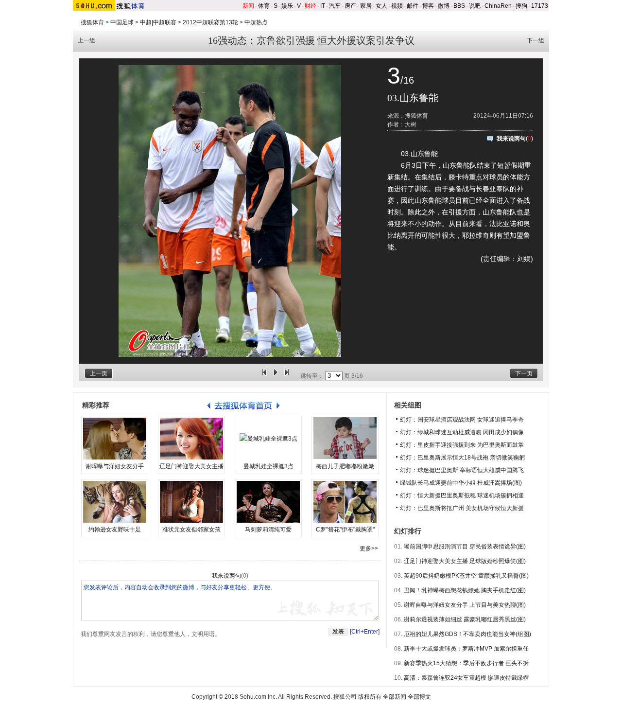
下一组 (535, 40)
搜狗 (521, 5)
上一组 (86, 40)
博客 (428, 5)
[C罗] (345, 501)
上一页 (98, 373)
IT (322, 5)
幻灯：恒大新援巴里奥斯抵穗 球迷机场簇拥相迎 (462, 495)
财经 (310, 5)
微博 (443, 5)
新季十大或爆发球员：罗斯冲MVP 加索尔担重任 (466, 648)
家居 (366, 5)
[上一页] (264, 375)
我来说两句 (511, 138)
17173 (539, 5)
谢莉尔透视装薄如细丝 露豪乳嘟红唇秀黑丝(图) (465, 619)
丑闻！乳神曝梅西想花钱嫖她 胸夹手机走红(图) (465, 590)
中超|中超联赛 (158, 22)
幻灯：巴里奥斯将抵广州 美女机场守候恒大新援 (462, 508)
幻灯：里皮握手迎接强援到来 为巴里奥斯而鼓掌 (462, 445)
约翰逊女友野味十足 (114, 529)
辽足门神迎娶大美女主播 (191, 466)
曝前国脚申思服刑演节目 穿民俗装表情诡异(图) (465, 546)
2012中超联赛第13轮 (210, 22)
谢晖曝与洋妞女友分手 (115, 466)
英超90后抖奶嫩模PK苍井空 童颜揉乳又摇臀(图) (466, 575)
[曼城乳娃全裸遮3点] (268, 438)
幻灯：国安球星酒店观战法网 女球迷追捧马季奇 (462, 419)
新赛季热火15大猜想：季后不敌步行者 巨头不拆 (466, 663)
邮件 (412, 5)
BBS (459, 5)
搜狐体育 (92, 22)
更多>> (369, 548)
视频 (397, 5)
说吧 (475, 5)
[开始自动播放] (275, 375)
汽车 (335, 5)
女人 (381, 5)
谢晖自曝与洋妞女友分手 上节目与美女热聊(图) (465, 604)
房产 (350, 5)
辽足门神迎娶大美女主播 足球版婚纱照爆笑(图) (465, 561)
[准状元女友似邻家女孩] (191, 501)
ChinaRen (498, 5)
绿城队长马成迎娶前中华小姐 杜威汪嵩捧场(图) (461, 482)
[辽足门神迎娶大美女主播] (191, 438)
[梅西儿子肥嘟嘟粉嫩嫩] (345, 438)
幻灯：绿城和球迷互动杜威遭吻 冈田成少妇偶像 (462, 432)
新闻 (248, 5)
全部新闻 (394, 696)
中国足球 (122, 22)
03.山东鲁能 (412, 97)
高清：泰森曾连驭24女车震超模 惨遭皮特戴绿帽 (466, 677)
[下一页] (287, 375)
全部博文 (419, 696)
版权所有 (369, 696)
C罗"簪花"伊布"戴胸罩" (345, 529)
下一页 (524, 373)
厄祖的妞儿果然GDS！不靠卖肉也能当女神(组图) (467, 634)
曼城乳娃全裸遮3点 (268, 466)
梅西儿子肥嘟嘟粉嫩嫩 (345, 466)
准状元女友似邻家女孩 (191, 529)
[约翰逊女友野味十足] (115, 501)
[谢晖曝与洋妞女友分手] (115, 438)
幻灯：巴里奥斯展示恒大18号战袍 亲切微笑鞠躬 (462, 457)
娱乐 (287, 5)
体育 (264, 5)
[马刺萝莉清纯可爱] (268, 501)
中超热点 (256, 22)
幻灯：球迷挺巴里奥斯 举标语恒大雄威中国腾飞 (462, 470)
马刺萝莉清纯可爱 (268, 529)
